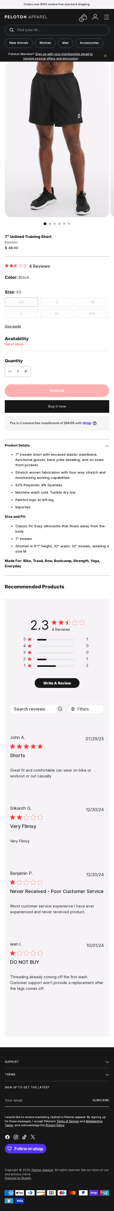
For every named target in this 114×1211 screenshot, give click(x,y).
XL (57, 313)
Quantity (14, 360)
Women (45, 43)
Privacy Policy (55, 1125)
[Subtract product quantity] (10, 371)
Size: (13, 292)
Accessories (89, 43)
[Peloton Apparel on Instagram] (16, 1137)
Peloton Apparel (42, 1170)
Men (65, 43)
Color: (17, 277)
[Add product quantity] (25, 371)
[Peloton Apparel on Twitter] (33, 1137)
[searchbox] (32, 708)
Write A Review (57, 683)
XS (21, 302)
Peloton (11, 242)
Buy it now (57, 406)
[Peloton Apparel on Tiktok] (25, 1137)
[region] (56, 640)
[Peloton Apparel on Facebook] (8, 1137)
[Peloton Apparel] (26, 17)
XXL (92, 313)
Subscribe (101, 1100)
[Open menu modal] (106, 17)
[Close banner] (105, 56)
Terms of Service (67, 1121)
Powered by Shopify (18, 1178)
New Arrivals (18, 43)
